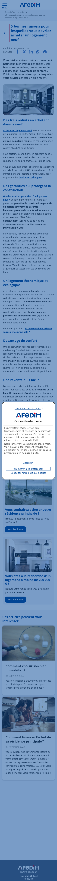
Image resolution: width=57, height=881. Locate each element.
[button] (28, 462)
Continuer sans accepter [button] (28, 408)
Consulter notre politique (28, 472)
